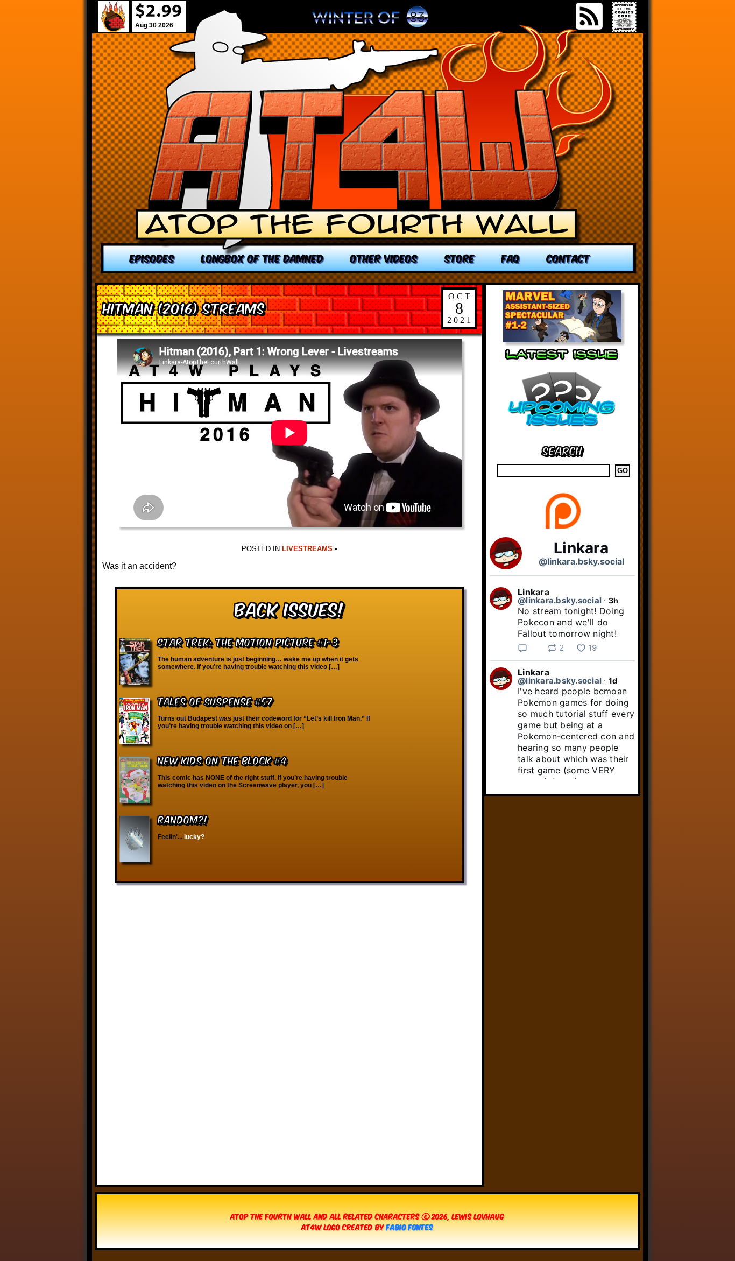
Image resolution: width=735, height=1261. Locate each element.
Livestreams (307, 549)
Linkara (581, 548)
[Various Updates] (562, 433)
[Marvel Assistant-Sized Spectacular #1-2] (562, 339)
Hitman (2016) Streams (183, 307)
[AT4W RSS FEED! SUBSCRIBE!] (589, 16)
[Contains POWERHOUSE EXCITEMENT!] (369, 141)
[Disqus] (289, 1028)
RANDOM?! (183, 819)
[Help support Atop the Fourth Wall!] (562, 528)
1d (613, 680)
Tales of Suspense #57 (215, 700)
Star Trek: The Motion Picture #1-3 (248, 641)
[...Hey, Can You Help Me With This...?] (370, 21)
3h (614, 600)
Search (562, 449)
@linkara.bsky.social (581, 561)
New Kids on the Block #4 (222, 759)
